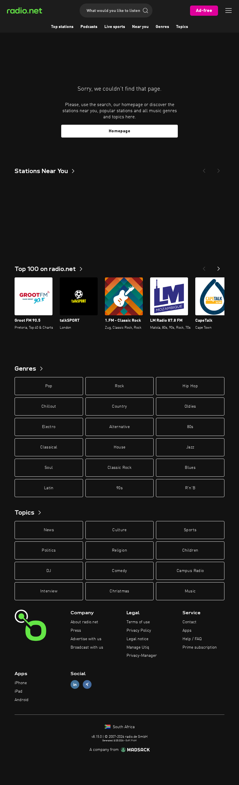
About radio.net (84, 622)
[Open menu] (228, 10)
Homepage (120, 131)
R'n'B (190, 488)
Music (190, 591)
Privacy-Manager (141, 656)
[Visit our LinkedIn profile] (75, 685)
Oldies (190, 406)
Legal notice (137, 639)
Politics (49, 550)
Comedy (119, 571)
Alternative (119, 427)
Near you (140, 27)
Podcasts (88, 27)
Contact (189, 622)
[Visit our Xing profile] (87, 685)
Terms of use (138, 622)
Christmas (119, 591)
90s (119, 488)
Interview (48, 591)
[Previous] (204, 169)
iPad (18, 691)
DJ (48, 571)
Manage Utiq (137, 647)
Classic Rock (119, 468)
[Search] (145, 10)
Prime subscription (199, 647)
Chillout (48, 406)
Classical (48, 447)
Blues (190, 468)
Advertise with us (86, 639)
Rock (119, 386)
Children (190, 550)
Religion (119, 550)
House (120, 447)
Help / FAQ (192, 639)
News (49, 530)
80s (190, 427)
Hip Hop (190, 386)
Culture (119, 530)
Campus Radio (190, 571)
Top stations (62, 27)
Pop (48, 386)
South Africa (123, 727)
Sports (190, 530)
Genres (162, 27)
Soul (49, 468)
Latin (49, 488)
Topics (182, 27)
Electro (48, 427)
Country (119, 406)
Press (76, 631)
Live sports (114, 27)
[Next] (218, 169)
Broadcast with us (87, 647)
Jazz (190, 447)
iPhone (21, 683)
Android (22, 700)
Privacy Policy (138, 631)
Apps (186, 631)
